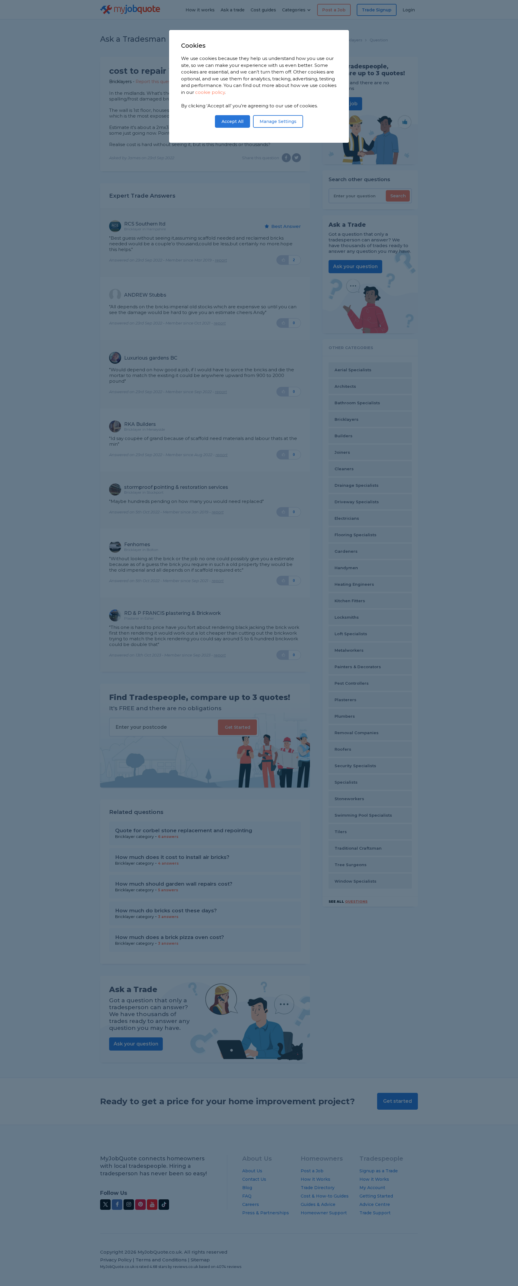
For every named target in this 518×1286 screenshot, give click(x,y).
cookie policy (210, 92)
